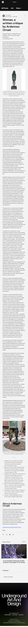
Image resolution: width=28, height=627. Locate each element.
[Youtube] (14, 614)
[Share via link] (13, 534)
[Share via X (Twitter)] (6, 534)
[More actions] (24, 16)
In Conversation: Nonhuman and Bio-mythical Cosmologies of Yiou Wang (14, 561)
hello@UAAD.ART (14, 613)
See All (23, 541)
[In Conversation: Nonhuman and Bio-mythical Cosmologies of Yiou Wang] (14, 551)
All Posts (4, 8)
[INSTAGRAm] (7, 614)
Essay (4, 530)
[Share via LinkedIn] (10, 534)
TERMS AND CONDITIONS (14, 621)
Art (12, 8)
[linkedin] (20, 614)
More (18, 8)
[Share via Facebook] (3, 534)
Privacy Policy (14, 619)
